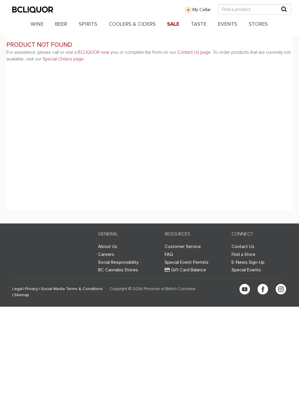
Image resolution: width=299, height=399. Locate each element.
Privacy (31, 289)
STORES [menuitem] (258, 24)
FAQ (169, 254)
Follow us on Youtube (245, 289)
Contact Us (243, 246)
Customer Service (183, 246)
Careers (106, 254)
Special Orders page (63, 59)
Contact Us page (194, 52)
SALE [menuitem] (173, 24)
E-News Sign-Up (248, 262)
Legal (17, 289)
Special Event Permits (186, 262)
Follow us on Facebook (263, 289)
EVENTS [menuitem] (227, 24)
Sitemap (21, 295)
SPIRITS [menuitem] (88, 24)
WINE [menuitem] (37, 24)
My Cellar (201, 9)
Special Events (246, 270)
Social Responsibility (118, 262)
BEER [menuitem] (61, 24)
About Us (107, 246)
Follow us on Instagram (281, 289)
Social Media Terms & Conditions (72, 289)
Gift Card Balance (188, 270)
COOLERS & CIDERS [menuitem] (132, 24)
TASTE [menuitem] (198, 24)
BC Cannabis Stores (118, 270)
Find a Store (243, 254)
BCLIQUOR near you (98, 52)
